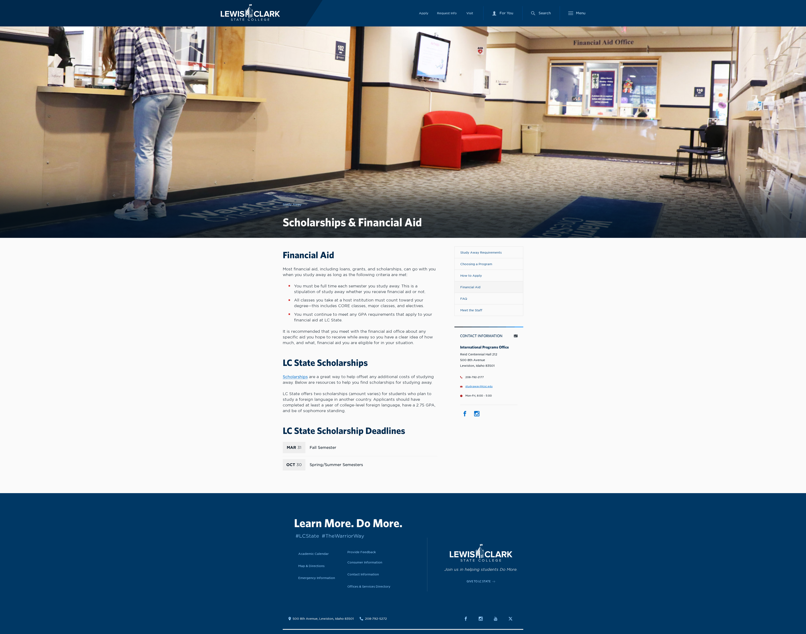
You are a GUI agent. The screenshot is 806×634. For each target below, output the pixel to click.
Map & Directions (311, 566)
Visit (469, 13)
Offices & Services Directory (368, 586)
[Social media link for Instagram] (477, 413)
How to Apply (471, 275)
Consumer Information (364, 562)
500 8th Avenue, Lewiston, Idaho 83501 (323, 618)
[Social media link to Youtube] (498, 618)
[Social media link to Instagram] (483, 618)
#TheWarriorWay (343, 536)
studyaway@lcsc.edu (479, 386)
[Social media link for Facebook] (464, 413)
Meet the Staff (471, 310)
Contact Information (363, 574)
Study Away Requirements (481, 252)
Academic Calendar (313, 553)
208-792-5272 (376, 618)
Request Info (447, 13)
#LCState (307, 536)
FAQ (463, 298)
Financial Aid (470, 287)
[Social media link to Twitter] (513, 618)
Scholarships (295, 377)
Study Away (292, 204)
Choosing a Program (476, 264)
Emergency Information (316, 578)
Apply (423, 13)
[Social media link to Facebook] (468, 618)
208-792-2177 (474, 377)
